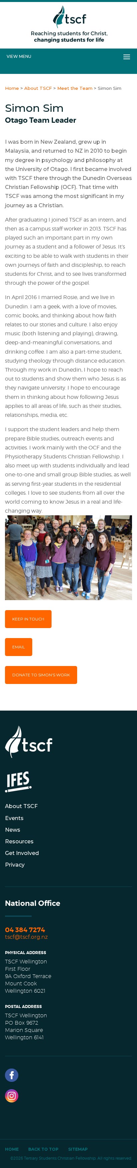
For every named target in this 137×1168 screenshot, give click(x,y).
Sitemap (78, 1149)
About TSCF (21, 806)
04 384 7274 (25, 930)
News (12, 830)
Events (14, 818)
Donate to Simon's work (41, 674)
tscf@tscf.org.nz (26, 937)
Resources (19, 841)
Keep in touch (28, 618)
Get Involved (22, 853)
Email (18, 646)
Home (12, 1149)
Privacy (15, 865)
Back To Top (43, 1149)
